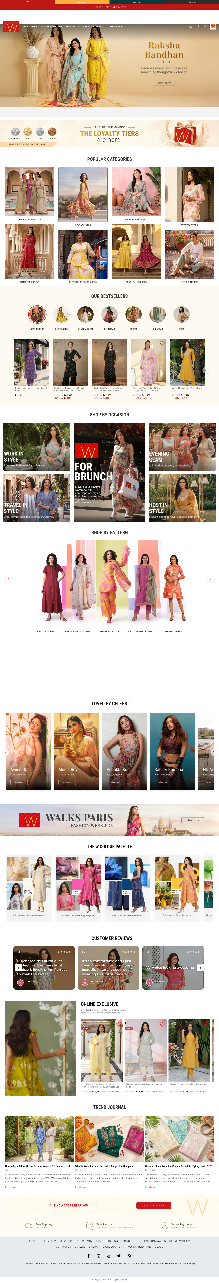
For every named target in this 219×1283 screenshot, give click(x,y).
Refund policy (69, 1241)
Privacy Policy (91, 1241)
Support (34, 1241)
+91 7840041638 (93, 1263)
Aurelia (82, 2)
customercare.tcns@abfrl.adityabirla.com (54, 1263)
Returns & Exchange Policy (122, 1241)
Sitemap (94, 1246)
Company (50, 1241)
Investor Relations (138, 1246)
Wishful (137, 2)
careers (80, 1246)
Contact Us (63, 1246)
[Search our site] (190, 27)
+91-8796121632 (124, 1263)
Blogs (159, 1246)
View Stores (153, 1205)
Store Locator (112, 1246)
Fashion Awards (155, 1241)
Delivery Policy (179, 1241)
